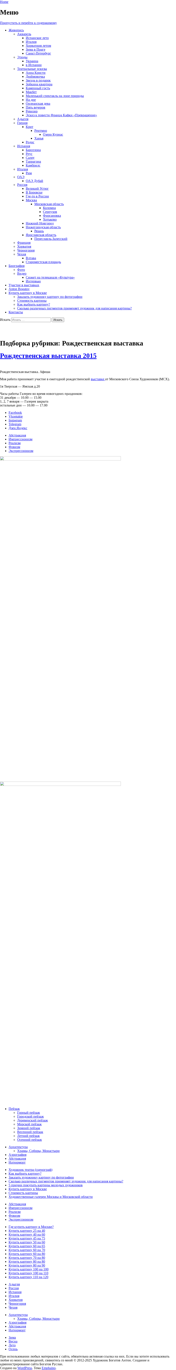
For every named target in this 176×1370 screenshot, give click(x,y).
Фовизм (14, 447)
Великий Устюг (37, 188)
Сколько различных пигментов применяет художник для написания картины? (74, 308)
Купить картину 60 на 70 (27, 1250)
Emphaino (49, 1368)
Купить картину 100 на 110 (28, 1273)
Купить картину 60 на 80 (27, 1254)
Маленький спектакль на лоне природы (55, 96)
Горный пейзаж (28, 1112)
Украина (32, 61)
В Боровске (34, 192)
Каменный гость (38, 88)
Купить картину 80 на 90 (27, 1265)
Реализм (15, 443)
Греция (22, 123)
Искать (5, 319)
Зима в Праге (35, 49)
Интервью (33, 281)
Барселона (33, 150)
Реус (29, 154)
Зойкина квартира (39, 84)
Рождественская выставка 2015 (48, 355)
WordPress (24, 1368)
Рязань (39, 231)
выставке (98, 379)
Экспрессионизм (21, 451)
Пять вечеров (35, 107)
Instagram (15, 420)
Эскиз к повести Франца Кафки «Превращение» (61, 115)
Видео (21, 273)
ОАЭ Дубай (34, 181)
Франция (23, 242)
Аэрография (17, 1154)
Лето (12, 1345)
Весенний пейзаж (30, 1132)
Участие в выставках (24, 285)
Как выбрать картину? (33, 304)
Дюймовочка (35, 76)
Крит (29, 127)
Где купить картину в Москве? (31, 1227)
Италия (31, 42)
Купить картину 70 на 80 (27, 1257)
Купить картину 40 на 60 (27, 1234)
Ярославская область (41, 235)
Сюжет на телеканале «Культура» (50, 277)
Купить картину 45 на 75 (27, 1238)
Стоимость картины (32, 300)
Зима (12, 1337)
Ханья (38, 138)
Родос (30, 142)
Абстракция (17, 435)
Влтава (31, 258)
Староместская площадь (43, 262)
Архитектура (18, 1147)
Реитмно (40, 130)
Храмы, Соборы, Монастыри (38, 1151)
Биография (16, 266)
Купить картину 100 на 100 (29, 1269)
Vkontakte (16, 416)
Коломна (49, 208)
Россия (22, 184)
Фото (21, 269)
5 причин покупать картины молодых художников (46, 1185)
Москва (31, 200)
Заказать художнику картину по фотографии (49, 297)
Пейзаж (14, 1109)
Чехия (21, 254)
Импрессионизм (20, 439)
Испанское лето (37, 38)
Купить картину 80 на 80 (27, 1261)
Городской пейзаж (30, 1116)
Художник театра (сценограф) (30, 1169)
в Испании (34, 65)
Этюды (22, 57)
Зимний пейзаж (28, 1128)
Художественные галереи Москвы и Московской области (51, 1197)
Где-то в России (37, 196)
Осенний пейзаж (29, 1139)
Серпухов (50, 212)
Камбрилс (33, 165)
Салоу (30, 157)
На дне (31, 100)
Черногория (26, 250)
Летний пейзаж (28, 1136)
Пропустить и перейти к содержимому (28, 23)
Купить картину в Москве (28, 293)
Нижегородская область (43, 227)
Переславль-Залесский (50, 239)
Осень (13, 1349)
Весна (13, 1341)
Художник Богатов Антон (39, 330)
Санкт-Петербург (38, 53)
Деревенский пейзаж (32, 1120)
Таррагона (33, 161)
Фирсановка (52, 215)
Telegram (15, 424)
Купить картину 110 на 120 (28, 1277)
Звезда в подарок (38, 80)
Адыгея (22, 119)
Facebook (15, 412)
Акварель (24, 34)
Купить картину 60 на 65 (27, 1246)
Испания (23, 146)
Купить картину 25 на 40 (27, 1230)
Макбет (31, 92)
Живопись (16, 30)
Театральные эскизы (32, 69)
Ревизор (32, 111)
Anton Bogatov (19, 289)
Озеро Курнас (53, 134)
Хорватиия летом (38, 45)
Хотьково (50, 219)
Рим (29, 173)
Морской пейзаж (29, 1124)
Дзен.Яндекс (18, 428)
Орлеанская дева (38, 103)
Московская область (49, 204)
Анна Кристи (36, 72)
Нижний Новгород (40, 223)
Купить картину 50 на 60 (27, 1242)
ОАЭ (20, 177)
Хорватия (24, 246)
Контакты (16, 312)
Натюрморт (17, 1162)
